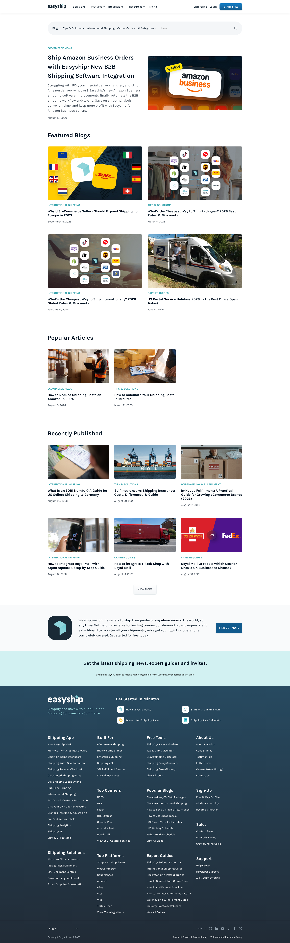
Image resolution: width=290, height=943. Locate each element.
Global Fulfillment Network (64, 859)
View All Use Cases (108, 775)
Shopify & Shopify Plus (111, 862)
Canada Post (105, 822)
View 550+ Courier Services (113, 840)
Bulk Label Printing (59, 787)
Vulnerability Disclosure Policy (226, 937)
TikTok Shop (104, 906)
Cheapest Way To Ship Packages (166, 797)
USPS (100, 797)
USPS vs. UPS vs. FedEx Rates (164, 822)
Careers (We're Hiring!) (209, 769)
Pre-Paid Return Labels (61, 819)
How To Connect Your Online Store (167, 881)
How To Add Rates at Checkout (165, 887)
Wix (99, 899)
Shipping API (55, 831)
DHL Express (104, 815)
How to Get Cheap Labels (162, 815)
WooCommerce (106, 868)
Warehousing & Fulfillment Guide (167, 899)
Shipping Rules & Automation (66, 763)
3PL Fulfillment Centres (62, 871)
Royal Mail (103, 834)
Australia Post (105, 828)
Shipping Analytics (59, 825)
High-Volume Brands (110, 750)
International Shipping (101, 28)
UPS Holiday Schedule (160, 828)
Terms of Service (181, 937)
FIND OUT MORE (229, 627)
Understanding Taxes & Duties (165, 874)
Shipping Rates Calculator (163, 744)
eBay (100, 887)
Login (213, 6)
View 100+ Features (59, 837)
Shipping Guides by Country (164, 862)
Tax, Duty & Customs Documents (68, 800)
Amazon (102, 881)
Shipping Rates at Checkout (65, 769)
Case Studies (204, 750)
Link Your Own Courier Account (67, 806)
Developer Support (207, 871)
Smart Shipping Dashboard (64, 756)
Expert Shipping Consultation (66, 884)
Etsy (99, 893)
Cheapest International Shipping (167, 803)
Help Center (203, 865)
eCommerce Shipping (110, 744)
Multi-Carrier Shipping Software (67, 750)
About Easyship (205, 744)
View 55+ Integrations (110, 912)
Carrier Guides (126, 28)
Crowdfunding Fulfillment (63, 878)
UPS (99, 803)
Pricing (152, 6)
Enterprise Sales (206, 837)
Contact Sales (204, 831)
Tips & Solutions (73, 28)
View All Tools (155, 775)
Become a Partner (207, 809)
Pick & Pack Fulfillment (62, 865)
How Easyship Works (60, 744)
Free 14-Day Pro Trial (208, 797)
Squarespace (105, 874)
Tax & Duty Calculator (160, 750)
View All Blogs (155, 840)
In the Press (203, 763)
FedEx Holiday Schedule (161, 834)
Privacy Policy (200, 937)
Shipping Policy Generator (162, 763)
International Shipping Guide (164, 868)
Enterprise (200, 6)
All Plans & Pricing (207, 803)
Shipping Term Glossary (161, 769)
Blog (55, 28)
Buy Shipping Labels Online (64, 781)
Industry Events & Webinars (164, 906)
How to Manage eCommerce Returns (169, 893)
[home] (57, 6)
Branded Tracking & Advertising (67, 812)
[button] (80, 6)
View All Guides (156, 912)
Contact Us (203, 775)
